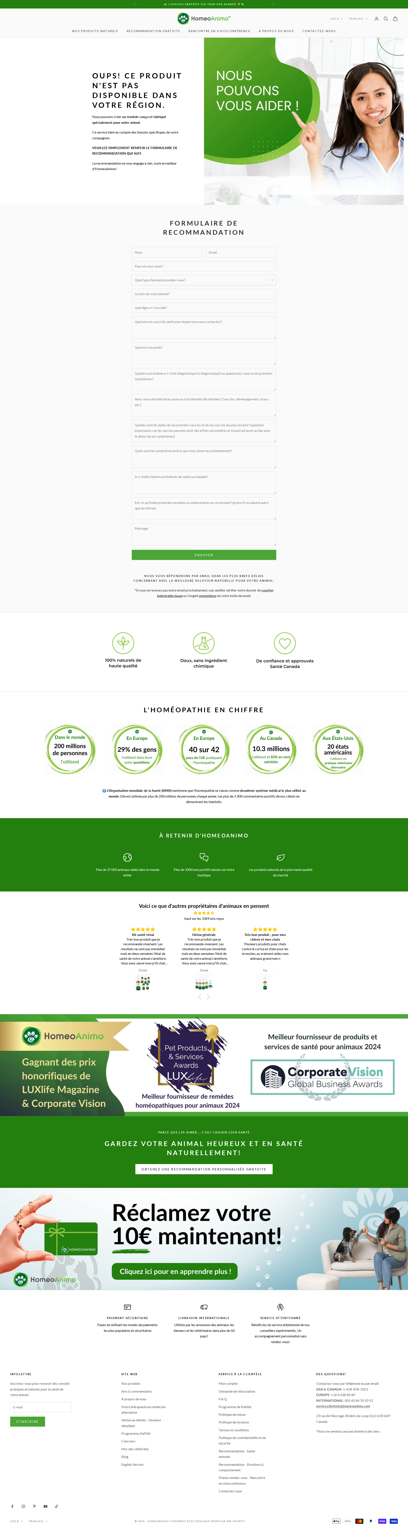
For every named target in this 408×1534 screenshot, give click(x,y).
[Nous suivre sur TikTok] (56, 1506)
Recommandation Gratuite (153, 31)
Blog (124, 1456)
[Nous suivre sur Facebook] (12, 1506)
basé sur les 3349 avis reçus (204, 918)
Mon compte (228, 1383)
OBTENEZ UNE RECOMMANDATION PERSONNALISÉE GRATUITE (204, 1169)
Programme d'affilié (135, 1433)
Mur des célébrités (135, 1449)
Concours (128, 1441)
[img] (204, 913)
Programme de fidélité (235, 1407)
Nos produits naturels (95, 31)
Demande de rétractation (237, 1391)
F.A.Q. (223, 1399)
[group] (204, 1239)
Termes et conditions (234, 1430)
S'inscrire (27, 1421)
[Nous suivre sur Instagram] (23, 1506)
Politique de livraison (234, 1422)
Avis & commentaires (136, 1391)
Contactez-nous (319, 31)
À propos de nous (276, 31)
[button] (201, 997)
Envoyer (204, 555)
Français (356, 18)
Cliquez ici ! (237, 4)
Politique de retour (232, 1414)
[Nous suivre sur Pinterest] (34, 1506)
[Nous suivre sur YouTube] (45, 1506)
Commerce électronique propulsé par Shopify (207, 1521)
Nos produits (130, 1383)
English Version (132, 1464)
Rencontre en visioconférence (219, 31)
